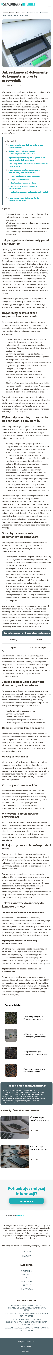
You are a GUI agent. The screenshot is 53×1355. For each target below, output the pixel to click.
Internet (26, 1274)
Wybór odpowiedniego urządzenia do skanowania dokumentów (27, 158)
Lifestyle (26, 1285)
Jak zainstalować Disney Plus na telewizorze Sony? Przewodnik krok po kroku (26, 1308)
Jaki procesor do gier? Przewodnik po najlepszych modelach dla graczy (35, 1052)
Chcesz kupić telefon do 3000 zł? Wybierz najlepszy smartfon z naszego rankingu (40, 1119)
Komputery (20, 13)
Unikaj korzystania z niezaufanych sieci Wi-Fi (29, 193)
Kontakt (26, 1256)
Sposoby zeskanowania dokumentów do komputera (29, 165)
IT (26, 1278)
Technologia (26, 1288)
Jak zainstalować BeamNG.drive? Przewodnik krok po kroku (26, 1314)
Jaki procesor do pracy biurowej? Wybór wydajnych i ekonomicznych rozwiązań (36, 1035)
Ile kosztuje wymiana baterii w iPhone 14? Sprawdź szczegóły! (40, 1148)
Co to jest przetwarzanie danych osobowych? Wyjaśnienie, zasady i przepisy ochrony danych (27, 1322)
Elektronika (26, 1271)
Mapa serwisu (26, 1346)
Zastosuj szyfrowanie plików (23, 183)
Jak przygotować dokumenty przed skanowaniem (26, 146)
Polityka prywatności (26, 1341)
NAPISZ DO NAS (26, 1201)
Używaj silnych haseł (20, 179)
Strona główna (8, 13)
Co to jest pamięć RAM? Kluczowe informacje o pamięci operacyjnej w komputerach (34, 1017)
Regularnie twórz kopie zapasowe (25, 176)
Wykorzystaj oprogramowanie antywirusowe (23, 187)
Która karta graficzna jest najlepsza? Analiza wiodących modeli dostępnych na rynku (34, 1070)
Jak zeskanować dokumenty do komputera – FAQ (24, 199)
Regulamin (26, 1351)
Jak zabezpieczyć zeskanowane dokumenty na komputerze (24, 171)
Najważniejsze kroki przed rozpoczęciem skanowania (22, 152)
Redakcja (26, 1252)
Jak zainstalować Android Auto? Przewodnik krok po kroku (27, 1329)
